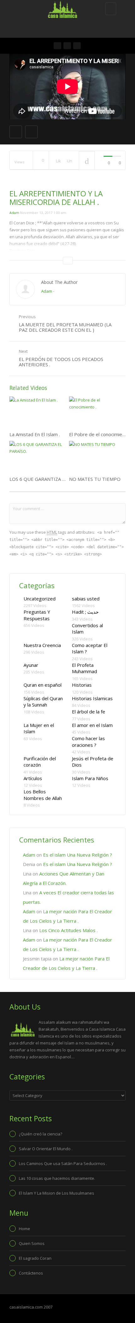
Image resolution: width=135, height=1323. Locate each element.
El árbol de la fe (88, 711)
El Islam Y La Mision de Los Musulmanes (56, 1193)
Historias (82, 685)
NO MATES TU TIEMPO (95, 479)
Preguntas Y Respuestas (37, 615)
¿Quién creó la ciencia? (40, 1134)
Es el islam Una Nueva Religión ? (77, 855)
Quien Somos (32, 1243)
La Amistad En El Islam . (34, 434)
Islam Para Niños (90, 778)
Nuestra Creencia (42, 645)
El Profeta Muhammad (84, 668)
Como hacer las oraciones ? (88, 741)
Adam (14, 212)
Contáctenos (31, 1273)
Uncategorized (40, 598)
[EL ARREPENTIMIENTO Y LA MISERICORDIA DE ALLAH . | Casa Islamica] (66, 8)
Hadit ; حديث (85, 612)
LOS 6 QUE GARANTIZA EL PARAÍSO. (49, 479)
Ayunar (31, 665)
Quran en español (43, 685)
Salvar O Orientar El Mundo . (46, 1148)
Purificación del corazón (40, 761)
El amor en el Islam (92, 725)
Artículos (33, 778)
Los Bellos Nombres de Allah (43, 794)
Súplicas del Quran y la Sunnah (43, 701)
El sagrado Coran (35, 1258)
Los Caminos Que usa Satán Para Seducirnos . (63, 1163)
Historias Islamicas (92, 698)
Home (24, 1228)
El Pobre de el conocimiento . (100, 434)
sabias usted (86, 598)
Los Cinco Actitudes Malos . (68, 930)
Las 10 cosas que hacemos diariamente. (57, 1178)
